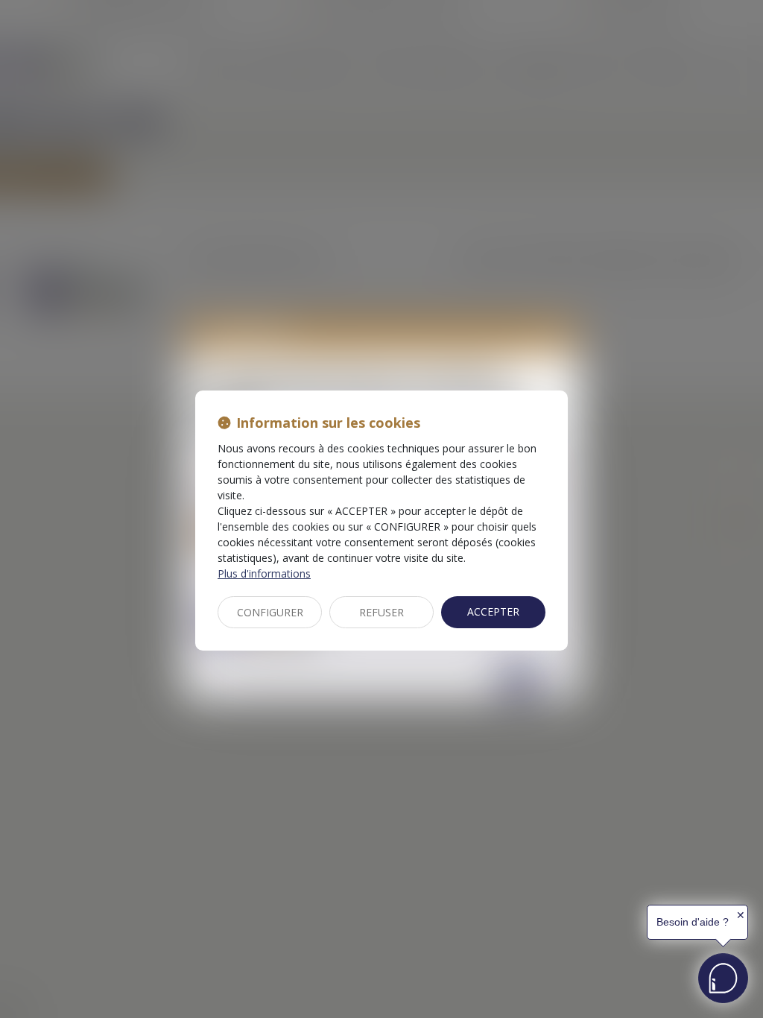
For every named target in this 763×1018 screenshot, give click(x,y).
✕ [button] (740, 915)
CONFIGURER (270, 612)
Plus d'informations (264, 573)
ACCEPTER (493, 611)
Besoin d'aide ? (692, 922)
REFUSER (381, 612)
